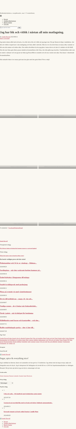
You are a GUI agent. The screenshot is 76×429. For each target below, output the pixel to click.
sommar (33, 341)
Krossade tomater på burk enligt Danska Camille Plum (21, 411)
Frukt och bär (50, 338)
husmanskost (4, 340)
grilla (63, 338)
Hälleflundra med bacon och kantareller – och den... (20, 320)
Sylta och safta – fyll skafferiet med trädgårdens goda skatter (23, 394)
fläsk (44, 338)
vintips (11, 343)
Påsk (71, 340)
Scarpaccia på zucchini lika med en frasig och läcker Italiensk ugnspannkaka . (28, 403)
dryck (18, 338)
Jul (9, 340)
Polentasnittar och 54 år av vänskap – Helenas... (18, 263)
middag (36, 340)
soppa (37, 341)
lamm (23, 340)
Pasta (61, 340)
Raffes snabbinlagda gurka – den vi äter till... (17, 328)
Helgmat (71, 338)
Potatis (65, 340)
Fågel (56, 338)
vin (7, 343)
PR (68, 340)
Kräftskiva (13, 340)
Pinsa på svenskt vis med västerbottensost (15, 292)
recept (2, 341)
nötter (57, 340)
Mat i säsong (29, 340)
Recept (6, 19)
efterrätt (22, 338)
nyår (47, 340)
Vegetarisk (3, 343)
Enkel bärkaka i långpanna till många (14, 277)
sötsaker (60, 341)
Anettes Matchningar (10, 21)
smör (29, 341)
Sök (19, 27)
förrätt (60, 338)
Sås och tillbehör (52, 341)
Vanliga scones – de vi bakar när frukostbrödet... (18, 306)
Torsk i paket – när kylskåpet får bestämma (16, 313)
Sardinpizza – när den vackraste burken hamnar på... (20, 270)
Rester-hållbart (17, 341)
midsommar (41, 340)
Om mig (6, 24)
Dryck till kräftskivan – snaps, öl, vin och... (16, 299)
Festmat (27, 338)
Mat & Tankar (8, 22)
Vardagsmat (66, 341)
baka (10, 338)
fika (31, 338)
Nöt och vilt (52, 340)
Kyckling (19, 340)
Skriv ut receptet (5, 38)
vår (14, 343)
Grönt (67, 338)
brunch (14, 338)
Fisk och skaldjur (38, 338)
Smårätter (24, 341)
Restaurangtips (8, 341)
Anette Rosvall (6, 37)
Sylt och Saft (43, 341)
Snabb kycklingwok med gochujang (14, 285)
